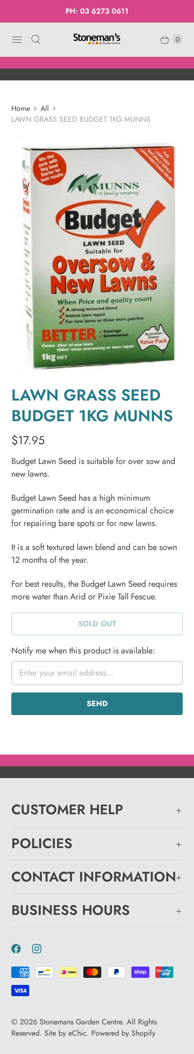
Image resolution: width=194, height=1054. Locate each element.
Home (20, 108)
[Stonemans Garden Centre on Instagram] (42, 948)
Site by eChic (65, 1033)
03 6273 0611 (104, 11)
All (44, 108)
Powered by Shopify (123, 1033)
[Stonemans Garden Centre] (97, 39)
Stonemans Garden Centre (81, 1021)
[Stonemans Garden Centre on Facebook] (21, 948)
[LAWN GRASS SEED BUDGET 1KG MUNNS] (97, 255)
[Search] (35, 39)
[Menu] (17, 39)
